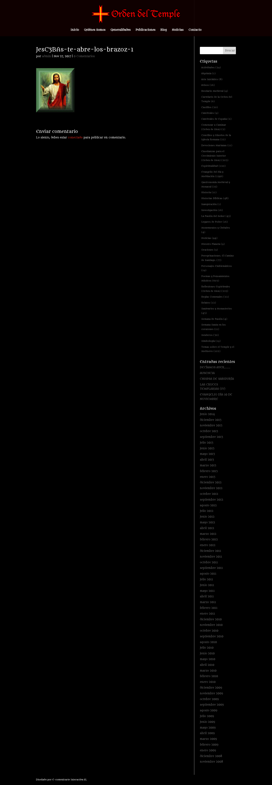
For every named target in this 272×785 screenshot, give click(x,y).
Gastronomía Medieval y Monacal (215, 184)
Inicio (75, 30)
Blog (163, 30)
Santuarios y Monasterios (216, 310)
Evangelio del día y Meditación (212, 174)
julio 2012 (206, 511)
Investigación (212, 210)
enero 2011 (207, 613)
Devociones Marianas (216, 145)
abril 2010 (207, 665)
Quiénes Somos (94, 30)
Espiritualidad (213, 166)
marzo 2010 (208, 670)
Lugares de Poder (214, 221)
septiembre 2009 (212, 704)
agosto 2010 (208, 642)
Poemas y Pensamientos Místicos (215, 278)
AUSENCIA (207, 373)
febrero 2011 (208, 608)
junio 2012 (207, 516)
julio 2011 (206, 579)
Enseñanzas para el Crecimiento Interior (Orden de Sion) (214, 156)
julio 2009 (207, 716)
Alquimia (208, 73)
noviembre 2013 (211, 425)
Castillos (209, 107)
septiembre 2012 (211, 499)
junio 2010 (207, 653)
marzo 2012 (208, 534)
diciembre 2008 (211, 756)
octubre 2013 (209, 431)
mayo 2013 (207, 454)
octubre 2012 (209, 494)
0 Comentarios (84, 56)
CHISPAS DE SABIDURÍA (217, 378)
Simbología (211, 341)
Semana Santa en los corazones (213, 327)
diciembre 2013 (210, 420)
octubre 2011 (209, 562)
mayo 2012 (207, 522)
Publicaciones (145, 30)
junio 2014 (207, 414)
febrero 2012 (209, 539)
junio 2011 (207, 585)
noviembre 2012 (211, 488)
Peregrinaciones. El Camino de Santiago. (217, 257)
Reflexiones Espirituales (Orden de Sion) (215, 288)
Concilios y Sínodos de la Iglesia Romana (216, 137)
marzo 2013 (208, 465)
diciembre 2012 (210, 482)
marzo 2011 (208, 602)
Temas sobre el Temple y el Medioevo (217, 349)
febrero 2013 (209, 471)
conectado (75, 137)
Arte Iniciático (211, 79)
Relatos (208, 302)
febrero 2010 (209, 676)
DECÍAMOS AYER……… (215, 367)
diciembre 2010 (211, 619)
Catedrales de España (216, 119)
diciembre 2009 (211, 687)
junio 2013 (207, 448)
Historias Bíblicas (215, 198)
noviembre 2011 (211, 556)
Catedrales (209, 113)
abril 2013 (207, 459)
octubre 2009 (209, 699)
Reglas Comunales (215, 296)
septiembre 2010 (211, 636)
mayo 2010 (207, 659)
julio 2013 (206, 442)
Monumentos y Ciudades (215, 230)
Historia (208, 192)
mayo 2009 (208, 727)
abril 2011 (207, 596)
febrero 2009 (209, 744)
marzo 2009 (208, 739)
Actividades (211, 67)
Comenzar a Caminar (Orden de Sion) (213, 127)
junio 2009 (207, 722)
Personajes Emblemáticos (216, 268)
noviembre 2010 (211, 625)
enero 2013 (207, 477)
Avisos (208, 85)
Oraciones (209, 249)
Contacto (195, 30)
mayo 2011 (207, 591)
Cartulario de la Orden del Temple (216, 99)
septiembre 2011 (211, 568)
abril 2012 (207, 528)
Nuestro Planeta (213, 244)
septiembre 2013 (211, 437)
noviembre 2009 (211, 693)
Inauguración (211, 204)
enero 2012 (207, 545)
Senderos (210, 335)
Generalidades (120, 30)
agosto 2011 (208, 573)
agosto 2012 (208, 505)
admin (46, 56)
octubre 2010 (209, 630)
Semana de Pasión (214, 319)
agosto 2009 (208, 710)
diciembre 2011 (210, 551)
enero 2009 (208, 750)
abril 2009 (207, 733)
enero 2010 (208, 682)
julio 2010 (207, 647)
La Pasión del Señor (216, 216)
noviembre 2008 (211, 761)
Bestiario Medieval (214, 91)
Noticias (178, 30)
